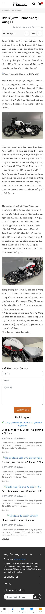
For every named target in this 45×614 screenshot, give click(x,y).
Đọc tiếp (5, 452)
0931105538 (20, 559)
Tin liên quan (22, 417)
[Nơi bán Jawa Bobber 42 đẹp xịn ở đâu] (22, 457)
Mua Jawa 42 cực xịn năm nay (18, 520)
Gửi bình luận (22, 409)
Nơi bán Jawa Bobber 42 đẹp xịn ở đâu (22, 462)
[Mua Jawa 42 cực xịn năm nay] (22, 515)
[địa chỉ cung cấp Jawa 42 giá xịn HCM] (22, 486)
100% (33, 34)
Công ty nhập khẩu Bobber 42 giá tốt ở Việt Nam (22, 431)
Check (37, 597)
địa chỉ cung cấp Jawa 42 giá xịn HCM (22, 491)
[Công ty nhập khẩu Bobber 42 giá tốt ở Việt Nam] (22, 424)
